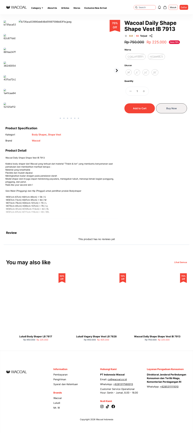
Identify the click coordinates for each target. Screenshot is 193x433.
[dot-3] (71, 118)
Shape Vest (54, 134)
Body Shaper (39, 134)
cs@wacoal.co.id (117, 379)
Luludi (56, 402)
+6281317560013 (123, 384)
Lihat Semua (180, 262)
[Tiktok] (108, 406)
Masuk (173, 7)
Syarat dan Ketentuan (65, 384)
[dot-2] (67, 118)
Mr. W (56, 407)
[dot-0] (60, 118)
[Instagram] (103, 406)
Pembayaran (60, 374)
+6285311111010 (169, 386)
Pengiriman (59, 379)
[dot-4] (74, 118)
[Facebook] (114, 406)
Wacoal (36, 140)
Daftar (184, 7)
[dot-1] (64, 118)
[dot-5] (78, 118)
